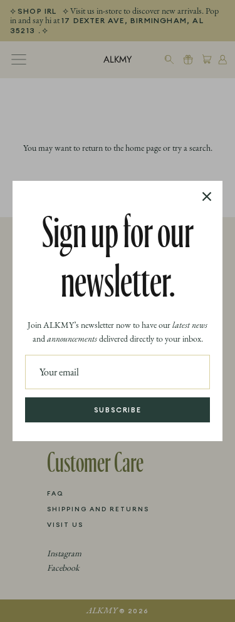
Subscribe (118, 409)
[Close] (207, 196)
